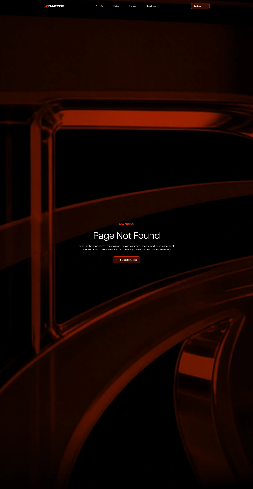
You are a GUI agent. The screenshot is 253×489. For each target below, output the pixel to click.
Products (99, 6)
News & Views (152, 6)
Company (133, 6)
